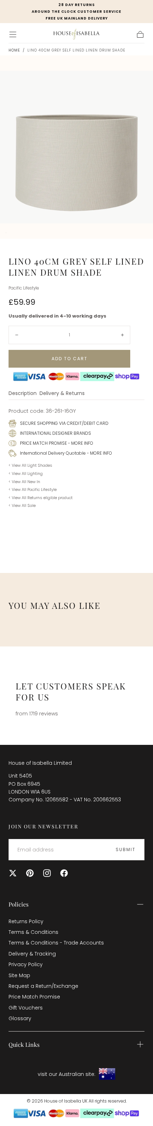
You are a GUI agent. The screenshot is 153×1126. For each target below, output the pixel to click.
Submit (126, 849)
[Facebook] (64, 873)
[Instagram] (47, 873)
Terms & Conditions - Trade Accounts (56, 942)
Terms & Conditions (33, 932)
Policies (18, 904)
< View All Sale (22, 505)
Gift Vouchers (26, 1007)
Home (14, 50)
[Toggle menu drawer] (13, 34)
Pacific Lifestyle (24, 288)
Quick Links (24, 1044)
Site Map (19, 975)
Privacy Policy (26, 964)
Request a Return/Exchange (43, 986)
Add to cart (70, 359)
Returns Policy (26, 921)
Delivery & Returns (62, 394)
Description (23, 394)
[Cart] (140, 34)
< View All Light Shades (30, 465)
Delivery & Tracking (32, 953)
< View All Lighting (26, 473)
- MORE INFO (80, 443)
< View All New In (24, 481)
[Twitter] (13, 873)
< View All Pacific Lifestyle (33, 489)
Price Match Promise (34, 996)
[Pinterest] (30, 873)
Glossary (20, 1018)
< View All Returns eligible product (41, 497)
